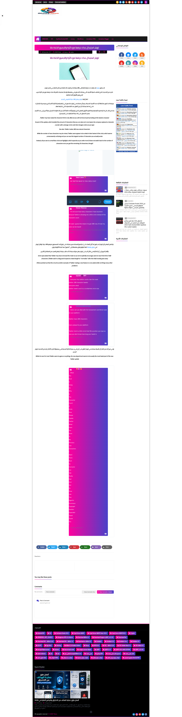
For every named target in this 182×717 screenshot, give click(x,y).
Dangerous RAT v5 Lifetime (65, 637)
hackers (57, 649)
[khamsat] (117, 2)
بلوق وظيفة (91, 247)
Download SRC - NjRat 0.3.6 (45, 641)
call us (45, 2)
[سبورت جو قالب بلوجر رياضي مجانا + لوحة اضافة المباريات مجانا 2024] (119, 189)
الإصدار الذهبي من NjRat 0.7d (73, 653)
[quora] (126, 2)
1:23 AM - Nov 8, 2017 (76, 291)
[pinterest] (138, 2)
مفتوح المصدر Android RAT (132, 657)
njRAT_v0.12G (139, 649)
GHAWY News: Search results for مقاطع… (126, 140)
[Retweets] (77, 236)
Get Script (121, 151)
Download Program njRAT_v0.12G (103, 637)
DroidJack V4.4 (123, 641)
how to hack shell (69, 649)
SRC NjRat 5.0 (139, 645)
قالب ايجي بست (129, 653)
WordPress (80, 39)
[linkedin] (135, 2)
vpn (58, 653)
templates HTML (91, 39)
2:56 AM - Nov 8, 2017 (76, 527)
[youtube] (132, 2)
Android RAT (41, 633)
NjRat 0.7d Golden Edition (73, 645)
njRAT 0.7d (108, 649)
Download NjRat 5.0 (83, 637)
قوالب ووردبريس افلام (113, 657)
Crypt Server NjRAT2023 (119, 633)
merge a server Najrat (85, 649)
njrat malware (42, 653)
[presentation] (90, 162)
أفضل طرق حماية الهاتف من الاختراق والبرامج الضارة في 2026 (57, 700)
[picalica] (130, 714)
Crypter (133, 633)
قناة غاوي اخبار (42, 657)
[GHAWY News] (48, 11)
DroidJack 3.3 (110, 641)
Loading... (94, 667)
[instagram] (136, 714)
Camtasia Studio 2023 (62, 633)
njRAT (98, 649)
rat (51, 653)
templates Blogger (104, 39)
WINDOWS (45, 39)
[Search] (146, 2)
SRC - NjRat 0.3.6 (109, 645)
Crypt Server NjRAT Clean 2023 (98, 633)
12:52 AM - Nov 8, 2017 (77, 184)
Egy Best (48, 645)
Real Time (126, 151)
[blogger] (129, 2)
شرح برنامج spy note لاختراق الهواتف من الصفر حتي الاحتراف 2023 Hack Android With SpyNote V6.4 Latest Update (135, 223)
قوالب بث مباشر (67, 657)
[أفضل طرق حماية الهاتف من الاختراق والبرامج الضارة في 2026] (62, 684)
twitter (72, 52)
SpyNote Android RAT (62, 39)
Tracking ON (132, 151)
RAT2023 (96, 645)
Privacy (51, 2)
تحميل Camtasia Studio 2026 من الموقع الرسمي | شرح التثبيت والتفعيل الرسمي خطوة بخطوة (134, 205)
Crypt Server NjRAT (79, 633)
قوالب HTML (54, 657)
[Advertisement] (112, 20)
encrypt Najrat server (43, 649)
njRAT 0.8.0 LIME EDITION (123, 649)
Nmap (87, 645)
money (73, 39)
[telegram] (123, 2)
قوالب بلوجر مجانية (82, 657)
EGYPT (39, 645)
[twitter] (141, 2)
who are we (38, 2)
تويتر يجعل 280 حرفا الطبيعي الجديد (71, 99)
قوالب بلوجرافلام (97, 657)
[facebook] (146, 714)
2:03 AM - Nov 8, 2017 (76, 337)
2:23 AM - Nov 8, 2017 (76, 230)
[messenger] (120, 2)
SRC (52, 39)
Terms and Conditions (60, 2)
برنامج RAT (100, 653)
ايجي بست (89, 653)
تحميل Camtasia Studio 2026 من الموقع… (126, 121)
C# (50, 633)
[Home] (38, 39)
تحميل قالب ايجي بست (114, 653)
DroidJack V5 (135, 641)
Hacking (59, 645)
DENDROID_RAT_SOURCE (45, 637)
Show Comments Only (89, 592)
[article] (93, 566)
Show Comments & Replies (105, 592)
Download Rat (122, 637)
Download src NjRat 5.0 (84, 641)
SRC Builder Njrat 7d (124, 645)
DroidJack (99, 641)
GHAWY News (124, 110)
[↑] (91, 712)
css (113, 39)
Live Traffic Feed (127, 106)
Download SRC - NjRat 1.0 (65, 641)
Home (65, 52)
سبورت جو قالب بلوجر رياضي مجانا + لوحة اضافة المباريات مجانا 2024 (135, 191)
